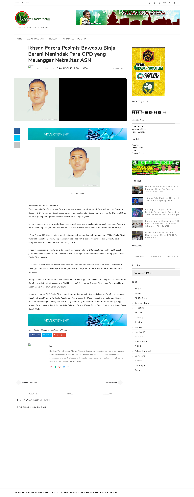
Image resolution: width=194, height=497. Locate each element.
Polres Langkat (143, 351)
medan (138, 360)
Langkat (139, 327)
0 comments (118, 68)
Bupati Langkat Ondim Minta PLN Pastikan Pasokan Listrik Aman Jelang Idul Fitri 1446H (162, 224)
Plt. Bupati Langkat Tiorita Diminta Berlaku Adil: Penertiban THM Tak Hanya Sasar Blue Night (162, 212)
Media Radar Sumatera (43, 492)
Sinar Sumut (137, 126)
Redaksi (25, 3)
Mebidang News (139, 129)
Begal (138, 288)
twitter (48, 335)
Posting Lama (111, 382)
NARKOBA (140, 332)
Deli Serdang (142, 303)
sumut (138, 370)
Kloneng (139, 317)
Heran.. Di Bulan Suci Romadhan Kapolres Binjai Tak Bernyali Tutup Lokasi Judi (162, 189)
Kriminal (139, 322)
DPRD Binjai (141, 298)
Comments (172, 256)
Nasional (139, 336)
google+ (60, 335)
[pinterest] (154, 3)
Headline (67, 68)
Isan (40, 68)
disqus (70, 394)
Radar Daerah (35, 38)
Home (16, 3)
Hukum (53, 38)
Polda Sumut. (142, 341)
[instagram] (149, 3)
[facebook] (174, 3)
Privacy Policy (138, 153)
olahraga (140, 365)
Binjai (59, 68)
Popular (156, 256)
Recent (139, 256)
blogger (33, 394)
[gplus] (164, 3)
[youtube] (159, 3)
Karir (134, 150)
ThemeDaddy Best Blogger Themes (99, 492)
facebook (36, 335)
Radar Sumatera (139, 132)
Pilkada (84, 68)
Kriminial (68, 38)
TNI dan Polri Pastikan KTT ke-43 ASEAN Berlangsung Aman (162, 199)
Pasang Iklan (137, 147)
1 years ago (49, 68)
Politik (81, 38)
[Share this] (17, 131)
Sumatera (140, 356)
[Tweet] (17, 138)
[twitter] (169, 3)
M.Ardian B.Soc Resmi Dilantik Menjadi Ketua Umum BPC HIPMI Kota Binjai (161, 235)
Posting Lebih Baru (29, 382)
